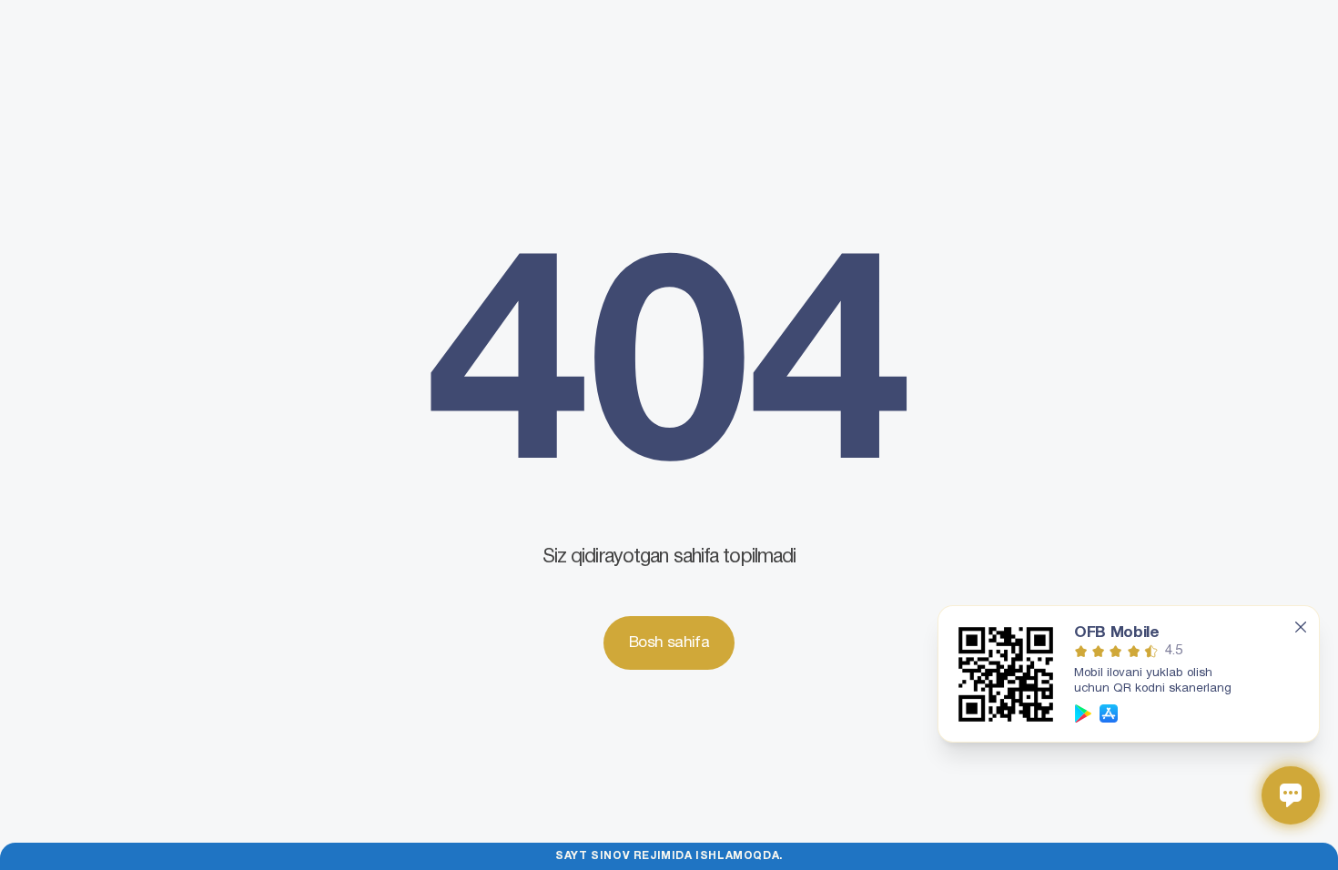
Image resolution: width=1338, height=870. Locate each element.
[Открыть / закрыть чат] (1291, 795)
